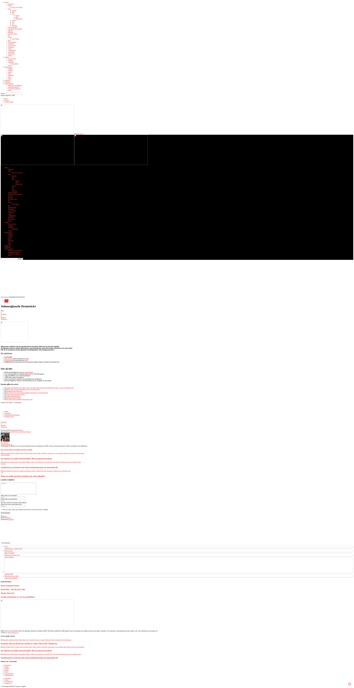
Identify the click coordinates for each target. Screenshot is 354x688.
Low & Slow (12, 45)
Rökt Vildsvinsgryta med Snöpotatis (37, 393)
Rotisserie (11, 44)
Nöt (13, 22)
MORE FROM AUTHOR (24, 449)
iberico (17, 15)
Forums (6, 100)
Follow (9, 518)
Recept (6, 2)
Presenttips (15, 63)
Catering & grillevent (14, 88)
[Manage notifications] (349, 683)
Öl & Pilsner (15, 39)
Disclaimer (7, 678)
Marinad (10, 32)
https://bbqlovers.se (6, 444)
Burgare (14, 10)
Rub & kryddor (12, 34)
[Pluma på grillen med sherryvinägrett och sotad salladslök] (36, 471)
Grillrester (11, 47)
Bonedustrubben (28, 372)
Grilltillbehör (12, 50)
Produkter (11, 62)
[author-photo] (5, 441)
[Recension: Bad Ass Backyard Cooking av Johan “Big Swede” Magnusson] (36, 640)
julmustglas (7, 413)
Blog (5, 98)
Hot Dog (14, 25)
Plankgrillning (12, 42)
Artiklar (6, 57)
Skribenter (7, 80)
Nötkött (10, 70)
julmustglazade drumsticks (12, 415)
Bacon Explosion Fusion (10, 585)
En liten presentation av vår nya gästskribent (18, 597)
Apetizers (11, 4)
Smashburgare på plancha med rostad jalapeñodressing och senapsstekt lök (29, 467)
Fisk (9, 77)
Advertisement (8, 681)
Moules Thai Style (7, 593)
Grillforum (7, 82)
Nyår (6, 668)
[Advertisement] (34, 264)
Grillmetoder (17, 396)
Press (9, 90)
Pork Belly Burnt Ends (25, 399)
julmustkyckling (9, 416)
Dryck (10, 37)
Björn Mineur (5, 442)
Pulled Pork (18, 19)
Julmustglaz (8, 360)
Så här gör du (12, 59)
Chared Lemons (20, 394)
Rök (9, 40)
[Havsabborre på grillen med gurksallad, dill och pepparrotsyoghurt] (42, 453)
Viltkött (10, 68)
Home (2, 297)
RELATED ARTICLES (8, 449)
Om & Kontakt (8, 83)
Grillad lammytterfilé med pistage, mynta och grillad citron (57, 388)
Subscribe (11, 519)
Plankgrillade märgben (16, 430)
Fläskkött (10, 75)
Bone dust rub (9, 359)
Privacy (6, 680)
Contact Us (7, 683)
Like (5, 516)
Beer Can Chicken (17, 7)
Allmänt (10, 60)
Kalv (9, 73)
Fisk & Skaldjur (12, 27)
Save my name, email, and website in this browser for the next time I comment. (25, 509)
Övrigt (10, 65)
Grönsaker (11, 52)
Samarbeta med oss (13, 87)
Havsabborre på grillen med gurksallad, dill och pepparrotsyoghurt (26, 459)
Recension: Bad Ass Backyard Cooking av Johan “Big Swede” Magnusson (29, 643)
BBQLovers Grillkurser (15, 85)
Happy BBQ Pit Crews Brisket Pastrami (19, 432)
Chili (9, 49)
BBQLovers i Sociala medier (31, 389)
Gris (13, 14)
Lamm (14, 20)
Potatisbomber (18, 391)
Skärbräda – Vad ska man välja (13, 589)
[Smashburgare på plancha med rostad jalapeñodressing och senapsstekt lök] (41, 462)
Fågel (9, 5)
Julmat (10, 55)
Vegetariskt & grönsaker (15, 29)
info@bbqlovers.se (13, 632)
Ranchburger (17, 398)
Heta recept (11, 54)
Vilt (13, 24)
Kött (9, 9)
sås (9, 35)
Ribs (13, 12)
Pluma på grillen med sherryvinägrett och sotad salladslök (23, 476)
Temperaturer (8, 67)
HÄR (26, 359)
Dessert (10, 30)
